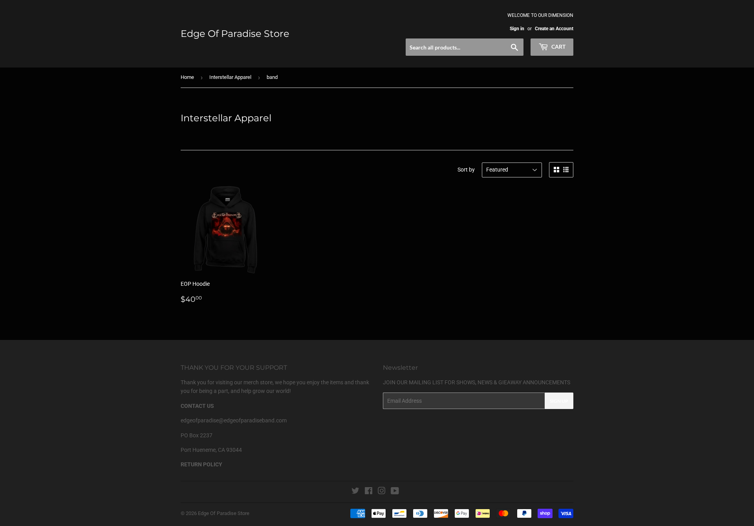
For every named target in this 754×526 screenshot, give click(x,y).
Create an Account (554, 28)
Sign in (517, 28)
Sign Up (559, 401)
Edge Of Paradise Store (235, 33)
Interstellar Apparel (230, 77)
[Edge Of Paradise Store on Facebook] (368, 492)
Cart (558, 46)
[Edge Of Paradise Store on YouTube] (395, 492)
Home (187, 77)
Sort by (466, 169)
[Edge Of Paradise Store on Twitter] (355, 492)
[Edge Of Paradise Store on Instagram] (382, 492)
